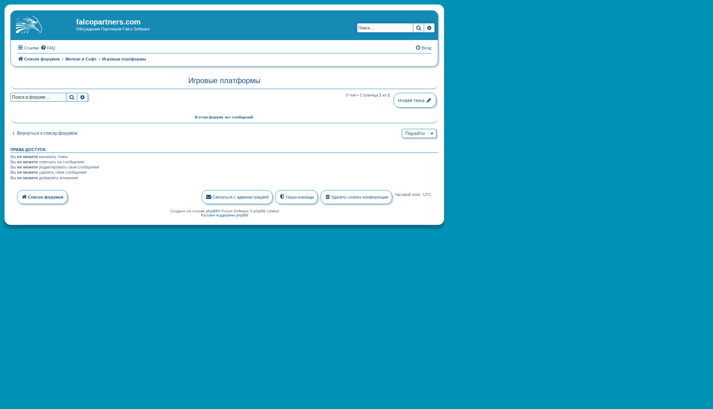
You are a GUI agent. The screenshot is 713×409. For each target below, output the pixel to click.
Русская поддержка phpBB (224, 215)
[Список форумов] (44, 24)
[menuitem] (47, 47)
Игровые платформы (224, 80)
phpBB (212, 211)
